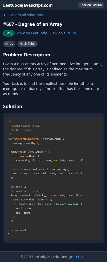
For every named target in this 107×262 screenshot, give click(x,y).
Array (9, 43)
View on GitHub (62, 33)
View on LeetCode (32, 33)
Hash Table (27, 43)
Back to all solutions (25, 14)
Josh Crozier (78, 256)
